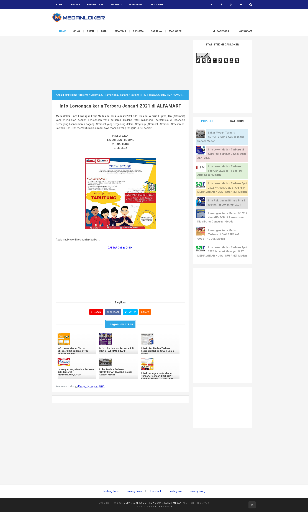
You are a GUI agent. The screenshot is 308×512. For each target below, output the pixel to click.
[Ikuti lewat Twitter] (211, 4)
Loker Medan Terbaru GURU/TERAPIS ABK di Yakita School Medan (220, 137)
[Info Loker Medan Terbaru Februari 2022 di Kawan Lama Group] (160, 339)
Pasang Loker (95, 4)
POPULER (207, 121)
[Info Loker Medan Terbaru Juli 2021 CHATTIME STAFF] (118, 339)
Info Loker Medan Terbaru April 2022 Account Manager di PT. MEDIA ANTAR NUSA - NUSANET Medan (222, 251)
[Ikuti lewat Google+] (231, 4)
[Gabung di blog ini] (241, 4)
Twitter (131, 312)
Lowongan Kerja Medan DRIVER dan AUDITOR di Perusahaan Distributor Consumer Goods (222, 217)
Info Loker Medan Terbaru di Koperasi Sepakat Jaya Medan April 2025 (221, 154)
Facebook (113, 312)
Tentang (75, 4)
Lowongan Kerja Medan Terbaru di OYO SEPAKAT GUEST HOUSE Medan (218, 234)
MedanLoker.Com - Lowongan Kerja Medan (153, 503)
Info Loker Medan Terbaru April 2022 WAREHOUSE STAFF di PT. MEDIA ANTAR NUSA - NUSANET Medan (222, 187)
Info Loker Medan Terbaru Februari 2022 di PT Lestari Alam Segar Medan (219, 170)
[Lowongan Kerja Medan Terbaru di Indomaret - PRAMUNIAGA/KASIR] (77, 362)
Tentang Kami (110, 491)
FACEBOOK (116, 4)
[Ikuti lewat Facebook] (221, 4)
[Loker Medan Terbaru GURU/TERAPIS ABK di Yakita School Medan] (118, 362)
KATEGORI (237, 121)
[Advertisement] (120, 65)
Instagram (176, 491)
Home (59, 4)
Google (97, 312)
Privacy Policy (198, 491)
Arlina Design (163, 506)
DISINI (129, 247)
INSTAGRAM (135, 4)
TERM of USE (156, 4)
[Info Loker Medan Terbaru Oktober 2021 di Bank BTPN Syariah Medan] (77, 339)
